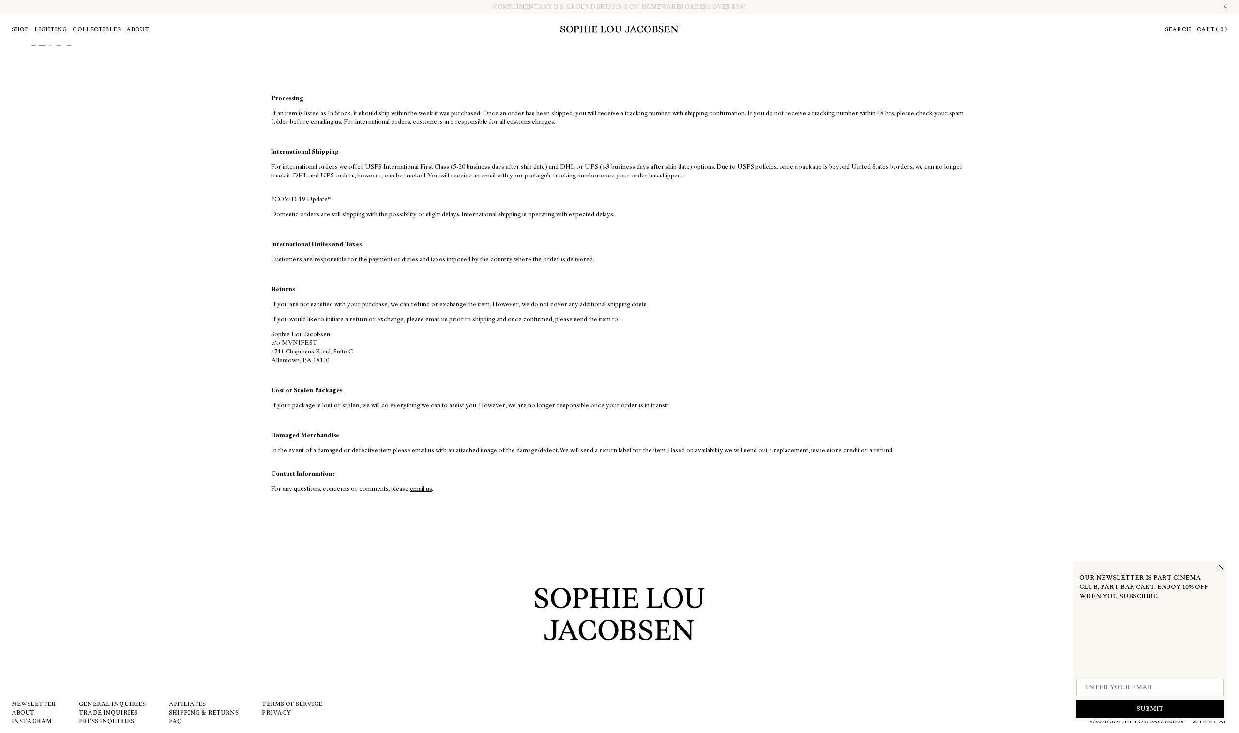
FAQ (175, 721)
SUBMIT (1149, 709)
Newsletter (34, 704)
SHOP (20, 29)
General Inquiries (112, 704)
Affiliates (187, 704)
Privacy (276, 713)
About (138, 29)
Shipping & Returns (204, 713)
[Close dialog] (1221, 567)
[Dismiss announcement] (1225, 7)
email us (421, 489)
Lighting (50, 29)
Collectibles (96, 29)
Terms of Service (292, 704)
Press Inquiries (106, 721)
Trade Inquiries (108, 713)
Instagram (32, 721)
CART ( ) (1212, 29)
